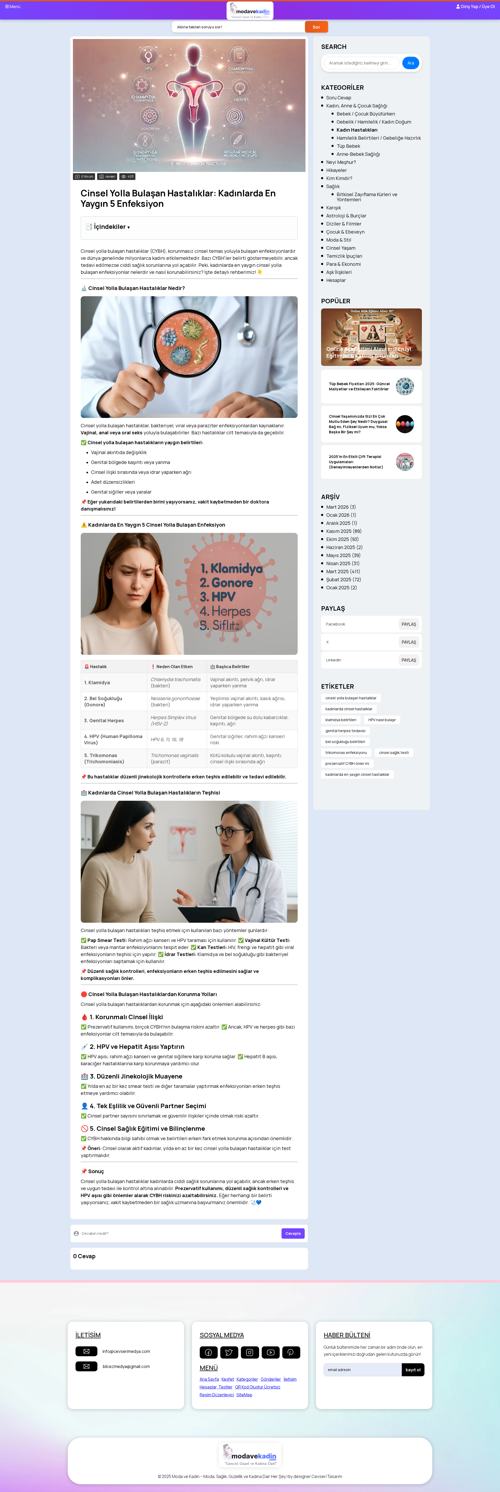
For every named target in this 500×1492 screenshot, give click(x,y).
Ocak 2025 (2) (341, 587)
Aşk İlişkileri (339, 272)
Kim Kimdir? (339, 178)
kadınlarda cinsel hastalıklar (349, 708)
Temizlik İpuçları (344, 256)
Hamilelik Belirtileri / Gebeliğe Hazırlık (379, 137)
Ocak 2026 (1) (341, 515)
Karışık (333, 207)
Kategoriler (247, 1379)
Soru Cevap (338, 97)
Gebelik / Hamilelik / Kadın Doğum (374, 121)
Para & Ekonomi (343, 264)
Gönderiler (271, 1379)
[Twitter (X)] (229, 1352)
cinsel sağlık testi (394, 752)
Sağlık (333, 186)
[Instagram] (250, 1352)
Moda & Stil (338, 239)
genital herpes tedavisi (345, 730)
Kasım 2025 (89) (344, 531)
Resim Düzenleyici (217, 1395)
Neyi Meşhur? (341, 162)
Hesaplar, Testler (216, 1387)
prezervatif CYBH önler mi (347, 763)
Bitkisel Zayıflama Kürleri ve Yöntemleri (367, 197)
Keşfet (228, 1379)
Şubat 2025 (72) (343, 579)
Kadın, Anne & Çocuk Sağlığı (357, 105)
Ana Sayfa (209, 1379)
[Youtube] (271, 1352)
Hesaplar (336, 280)
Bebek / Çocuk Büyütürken (366, 113)
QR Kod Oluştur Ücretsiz (257, 1387)
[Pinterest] (291, 1352)
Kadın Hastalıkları (357, 129)
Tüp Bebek (348, 145)
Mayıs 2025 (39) (343, 555)
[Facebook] (209, 1352)
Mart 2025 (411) (343, 571)
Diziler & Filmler (343, 223)
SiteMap (244, 1395)
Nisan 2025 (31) (343, 563)
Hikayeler (336, 170)
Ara (411, 63)
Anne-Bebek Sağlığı (358, 154)
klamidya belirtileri (341, 719)
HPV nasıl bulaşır (382, 719)
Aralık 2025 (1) (342, 523)
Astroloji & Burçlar (346, 215)
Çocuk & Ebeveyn (345, 231)
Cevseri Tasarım (327, 1476)
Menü (14, 6)
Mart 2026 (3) (341, 506)
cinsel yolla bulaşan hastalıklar (351, 697)
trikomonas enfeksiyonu (346, 752)
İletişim (290, 1379)
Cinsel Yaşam (340, 247)
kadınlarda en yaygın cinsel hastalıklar (357, 774)
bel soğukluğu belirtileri (345, 741)
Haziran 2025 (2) (344, 547)
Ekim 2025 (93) (342, 539)
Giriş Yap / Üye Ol (477, 6)
